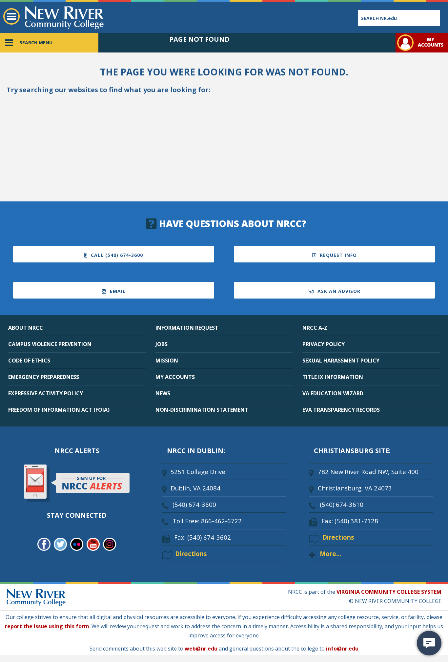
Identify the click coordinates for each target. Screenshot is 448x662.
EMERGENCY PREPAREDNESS (43, 377)
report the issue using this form (47, 626)
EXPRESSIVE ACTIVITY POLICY (45, 393)
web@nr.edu (201, 648)
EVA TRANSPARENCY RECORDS (341, 409)
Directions (191, 553)
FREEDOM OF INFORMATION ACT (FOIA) (59, 409)
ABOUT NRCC (25, 327)
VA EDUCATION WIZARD (332, 393)
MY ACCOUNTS (175, 377)
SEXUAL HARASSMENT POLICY (340, 360)
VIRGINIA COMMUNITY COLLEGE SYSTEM (388, 591)
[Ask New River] (429, 643)
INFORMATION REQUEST (186, 327)
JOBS (161, 344)
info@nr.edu (342, 648)
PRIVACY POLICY (323, 344)
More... (330, 553)
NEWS (162, 393)
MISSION (166, 360)
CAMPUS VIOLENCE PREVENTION (50, 344)
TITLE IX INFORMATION (332, 377)
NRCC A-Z (314, 327)
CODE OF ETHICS (29, 360)
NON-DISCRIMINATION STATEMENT (201, 409)
